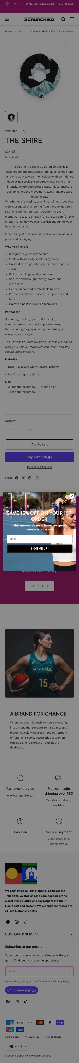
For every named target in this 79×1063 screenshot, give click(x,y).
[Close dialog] (72, 496)
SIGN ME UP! (39, 549)
